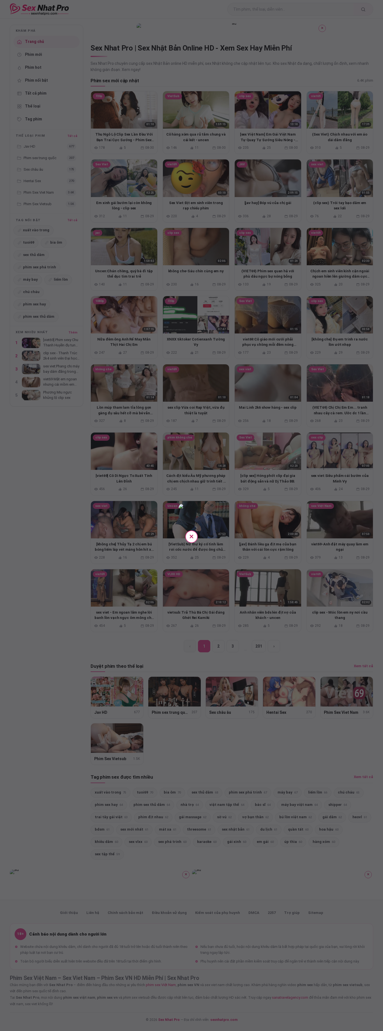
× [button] (191, 536)
